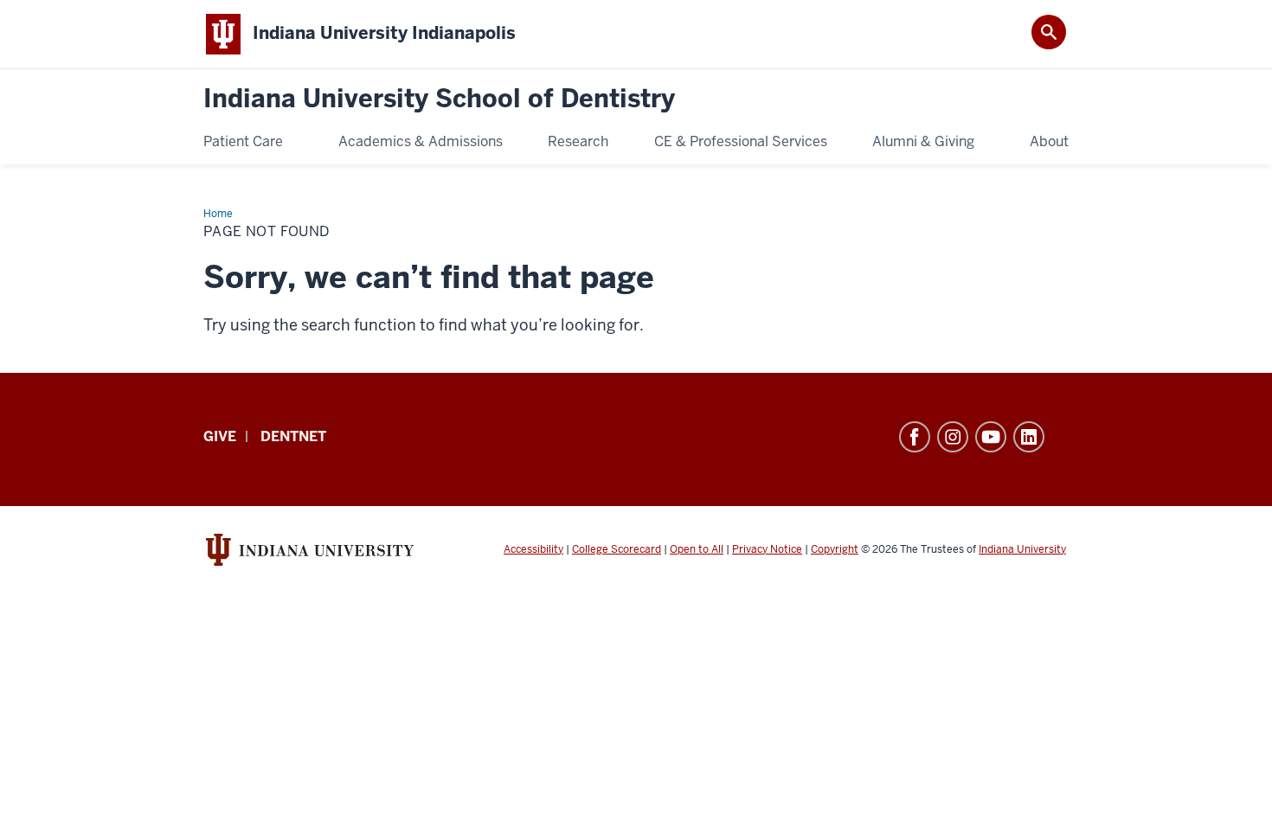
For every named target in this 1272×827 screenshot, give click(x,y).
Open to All (696, 549)
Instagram (952, 436)
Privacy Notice (767, 549)
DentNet (293, 436)
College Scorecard (616, 549)
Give (219, 436)
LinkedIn (1028, 436)
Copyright (834, 549)
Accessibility (533, 549)
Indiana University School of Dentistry (439, 99)
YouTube (990, 436)
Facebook (914, 436)
